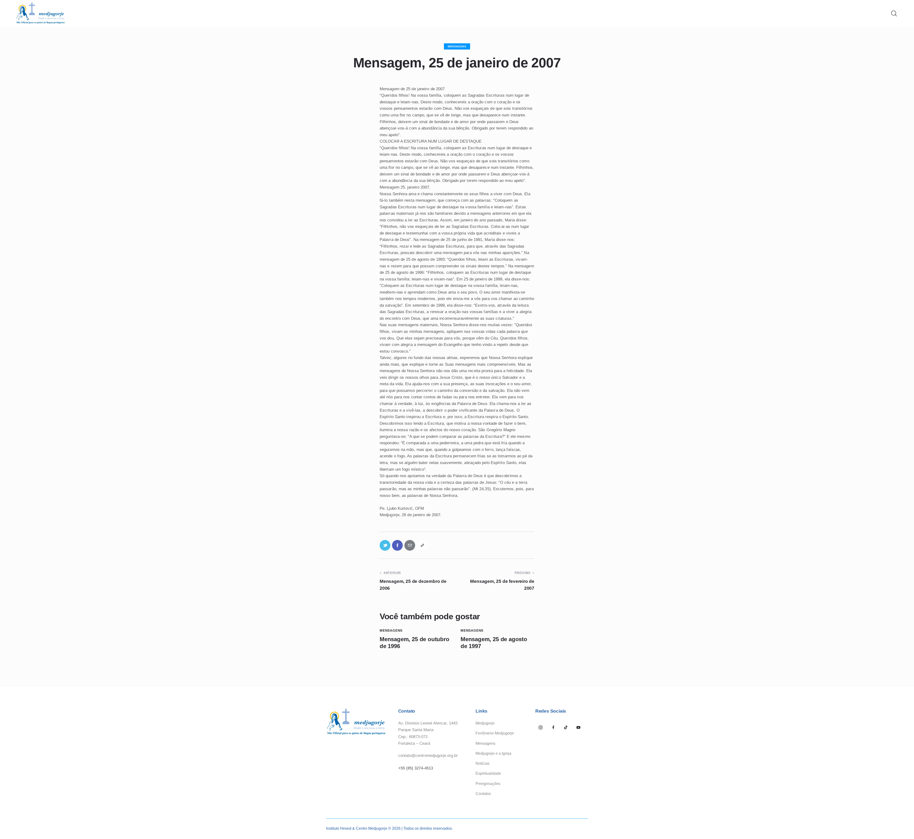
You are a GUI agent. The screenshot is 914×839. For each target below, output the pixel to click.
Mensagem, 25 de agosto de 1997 (494, 642)
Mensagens (457, 46)
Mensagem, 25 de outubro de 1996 (414, 642)
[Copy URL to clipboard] (422, 545)
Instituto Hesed (338, 828)
